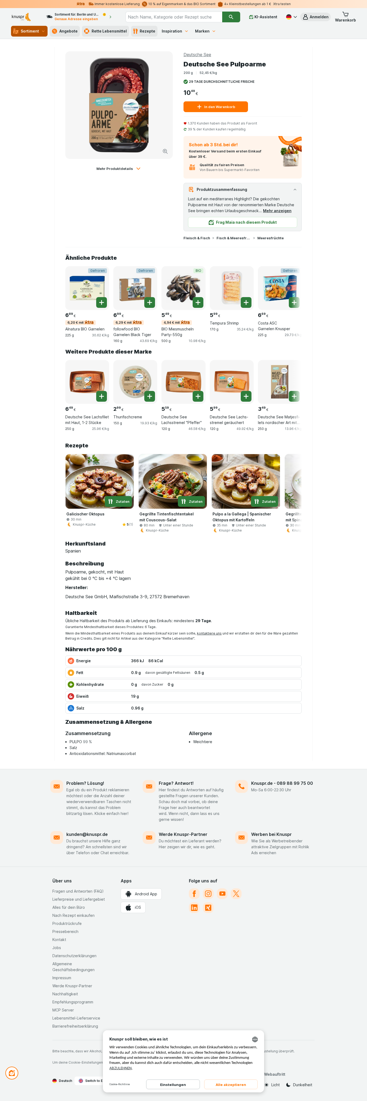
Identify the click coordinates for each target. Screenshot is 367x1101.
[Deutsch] (291, 17)
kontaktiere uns (209, 633)
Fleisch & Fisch (197, 238)
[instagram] (208, 893)
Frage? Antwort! (176, 783)
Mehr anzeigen (277, 210)
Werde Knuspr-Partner (183, 834)
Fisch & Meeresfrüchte (234, 238)
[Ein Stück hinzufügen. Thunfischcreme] (149, 396)
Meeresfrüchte (270, 238)
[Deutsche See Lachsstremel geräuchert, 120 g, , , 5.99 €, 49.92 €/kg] (232, 382)
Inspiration (172, 31)
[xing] (208, 907)
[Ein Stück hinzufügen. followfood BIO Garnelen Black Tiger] (149, 302)
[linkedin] (194, 907)
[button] (315, 17)
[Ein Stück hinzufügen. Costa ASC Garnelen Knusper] (294, 302)
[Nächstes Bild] (291, 287)
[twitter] (236, 893)
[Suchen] (231, 17)
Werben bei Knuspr (271, 834)
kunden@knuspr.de (87, 834)
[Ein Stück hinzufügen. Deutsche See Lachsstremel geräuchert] (246, 396)
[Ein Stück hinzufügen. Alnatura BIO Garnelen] (101, 302)
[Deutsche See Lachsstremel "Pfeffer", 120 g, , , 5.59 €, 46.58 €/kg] (183, 382)
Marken (202, 31)
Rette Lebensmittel (109, 31)
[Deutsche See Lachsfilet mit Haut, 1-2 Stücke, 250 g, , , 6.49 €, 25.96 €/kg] (87, 382)
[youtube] (222, 893)
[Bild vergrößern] (165, 151)
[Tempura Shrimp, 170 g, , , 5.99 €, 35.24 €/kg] (232, 288)
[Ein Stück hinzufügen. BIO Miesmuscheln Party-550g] (198, 302)
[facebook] (194, 893)
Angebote (68, 31)
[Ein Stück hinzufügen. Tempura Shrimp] (246, 302)
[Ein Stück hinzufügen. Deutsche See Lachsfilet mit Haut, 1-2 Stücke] (101, 396)
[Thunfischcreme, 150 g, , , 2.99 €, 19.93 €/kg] (135, 382)
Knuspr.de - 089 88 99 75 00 (282, 783)
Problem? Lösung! (85, 783)
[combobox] (173, 17)
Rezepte (147, 31)
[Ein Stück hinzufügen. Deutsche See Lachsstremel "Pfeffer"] (198, 396)
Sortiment (30, 31)
